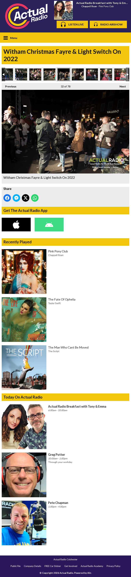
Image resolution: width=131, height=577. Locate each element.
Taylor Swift (54, 303)
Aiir (89, 573)
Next (121, 86)
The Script (53, 351)
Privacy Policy (113, 566)
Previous (9, 86)
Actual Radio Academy (92, 566)
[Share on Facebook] (7, 198)
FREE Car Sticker (53, 566)
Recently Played (17, 242)
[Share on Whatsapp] (35, 198)
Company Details (32, 566)
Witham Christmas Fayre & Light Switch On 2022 (7, 74)
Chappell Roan (89, 6)
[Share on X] (25, 198)
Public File (15, 566)
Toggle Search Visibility (124, 37)
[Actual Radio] (26, 16)
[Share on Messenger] (16, 198)
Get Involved (70, 566)
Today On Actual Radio (22, 397)
